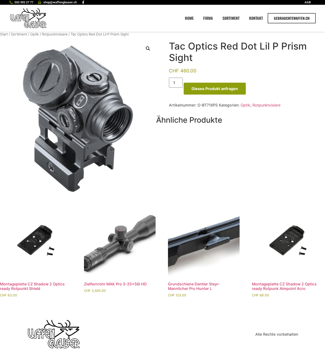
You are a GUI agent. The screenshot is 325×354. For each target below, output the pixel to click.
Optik (34, 34)
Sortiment (231, 18)
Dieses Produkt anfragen (215, 88)
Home (189, 18)
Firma (208, 18)
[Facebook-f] (83, 2)
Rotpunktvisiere (55, 34)
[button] (148, 48)
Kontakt (256, 18)
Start (4, 34)
